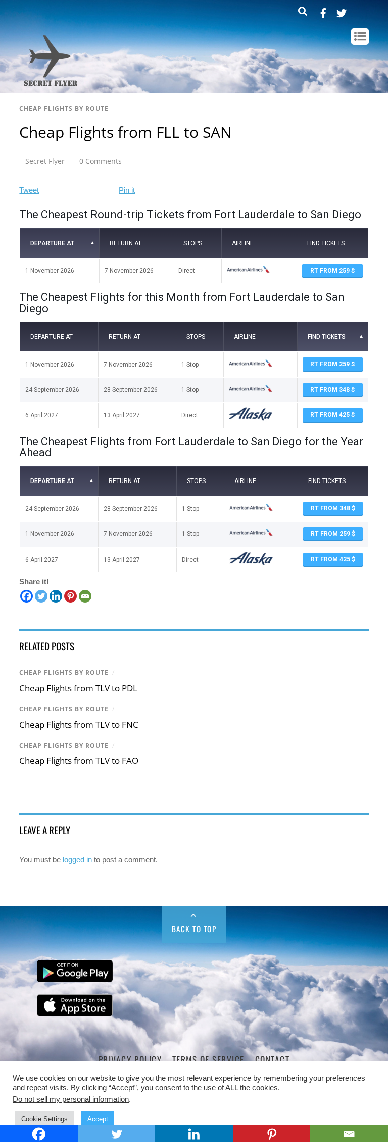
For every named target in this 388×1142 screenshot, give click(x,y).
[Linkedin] (56, 596)
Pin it (127, 190)
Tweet (29, 190)
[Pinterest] (70, 596)
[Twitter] (41, 596)
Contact (272, 1059)
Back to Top (194, 928)
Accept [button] (97, 1119)
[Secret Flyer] (50, 86)
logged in (77, 859)
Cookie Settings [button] (44, 1119)
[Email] (85, 596)
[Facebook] (26, 596)
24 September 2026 (52, 389)
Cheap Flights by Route (64, 108)
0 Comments (100, 161)
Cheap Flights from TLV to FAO (78, 760)
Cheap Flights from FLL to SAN (125, 132)
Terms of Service (208, 1059)
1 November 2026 (49, 270)
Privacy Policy (130, 1059)
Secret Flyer (45, 161)
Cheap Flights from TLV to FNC (78, 724)
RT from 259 (330, 270)
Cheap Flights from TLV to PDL (78, 688)
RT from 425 (330, 414)
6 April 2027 (41, 415)
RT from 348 (330, 389)
